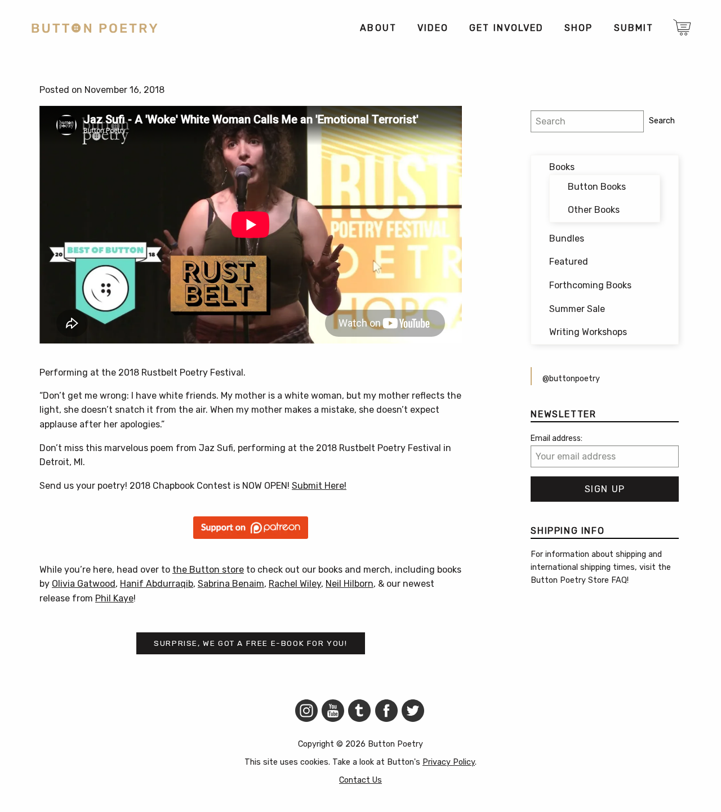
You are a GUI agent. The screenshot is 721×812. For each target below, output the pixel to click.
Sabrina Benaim (231, 583)
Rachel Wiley (295, 583)
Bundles (566, 238)
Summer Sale (577, 309)
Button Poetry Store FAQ (579, 580)
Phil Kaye (114, 598)
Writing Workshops (588, 332)
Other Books (594, 209)
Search (662, 121)
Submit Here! (319, 485)
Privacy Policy (448, 762)
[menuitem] (377, 28)
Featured (568, 261)
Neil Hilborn (349, 583)
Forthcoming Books (590, 285)
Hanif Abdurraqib (156, 583)
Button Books (597, 186)
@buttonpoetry (571, 378)
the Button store (208, 569)
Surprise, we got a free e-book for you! (250, 643)
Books (562, 167)
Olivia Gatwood (83, 583)
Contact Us (360, 780)
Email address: (556, 438)
